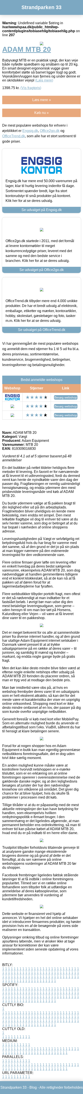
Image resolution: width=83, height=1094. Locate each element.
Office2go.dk (50, 131)
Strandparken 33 (41, 7)
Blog (33, 1087)
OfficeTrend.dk (13, 136)
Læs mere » (41, 100)
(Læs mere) (44, 80)
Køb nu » (41, 113)
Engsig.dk (30, 131)
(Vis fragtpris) (30, 88)
